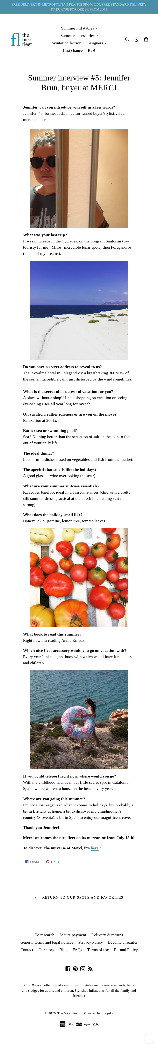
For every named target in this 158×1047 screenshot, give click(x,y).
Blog (63, 949)
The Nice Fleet (68, 1013)
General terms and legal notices (46, 942)
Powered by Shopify (98, 1013)
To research (44, 934)
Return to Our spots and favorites (82, 897)
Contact (26, 949)
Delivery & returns (107, 934)
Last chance (73, 50)
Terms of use (98, 949)
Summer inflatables (80, 28)
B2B (91, 50)
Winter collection (66, 43)
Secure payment (72, 934)
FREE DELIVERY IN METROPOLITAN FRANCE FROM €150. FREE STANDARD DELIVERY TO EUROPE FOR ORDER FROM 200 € (79, 7)
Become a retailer (123, 942)
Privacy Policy (90, 942)
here (95, 848)
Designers (97, 42)
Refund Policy (126, 949)
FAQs (77, 949)
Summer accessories (80, 35)
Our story (46, 949)
